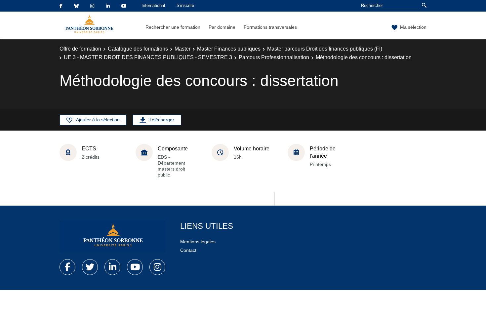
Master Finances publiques (229, 49)
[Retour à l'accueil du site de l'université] (112, 236)
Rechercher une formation (172, 27)
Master (182, 49)
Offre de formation (80, 49)
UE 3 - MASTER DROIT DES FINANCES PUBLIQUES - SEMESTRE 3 (148, 57)
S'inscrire (185, 5)
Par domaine (222, 27)
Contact (188, 250)
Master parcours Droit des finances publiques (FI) (324, 49)
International (153, 5)
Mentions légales (198, 241)
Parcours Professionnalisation (274, 57)
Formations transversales (270, 27)
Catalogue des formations (138, 49)
